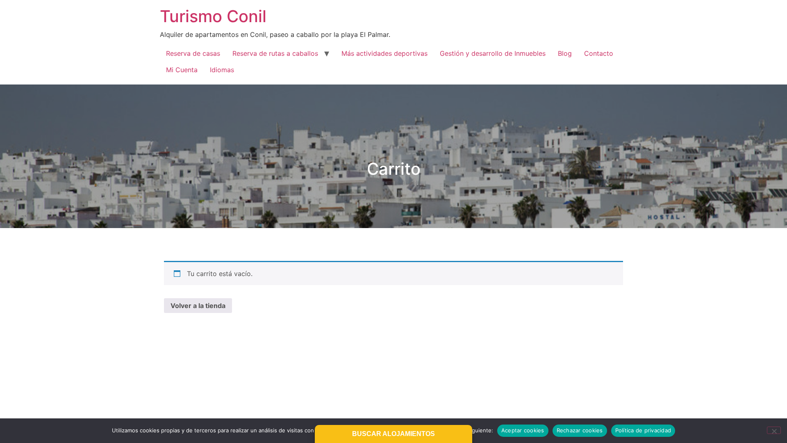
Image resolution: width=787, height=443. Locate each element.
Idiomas (222, 70)
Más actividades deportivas (384, 53)
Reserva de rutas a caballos (275, 53)
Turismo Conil (213, 16)
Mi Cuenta (182, 70)
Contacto (598, 53)
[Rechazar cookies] (774, 430)
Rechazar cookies (580, 430)
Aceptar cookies (522, 430)
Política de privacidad (643, 430)
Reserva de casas (193, 53)
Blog (565, 53)
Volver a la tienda (198, 305)
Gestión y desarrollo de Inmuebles (493, 53)
